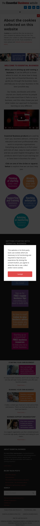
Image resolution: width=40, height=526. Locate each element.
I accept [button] (20, 274)
